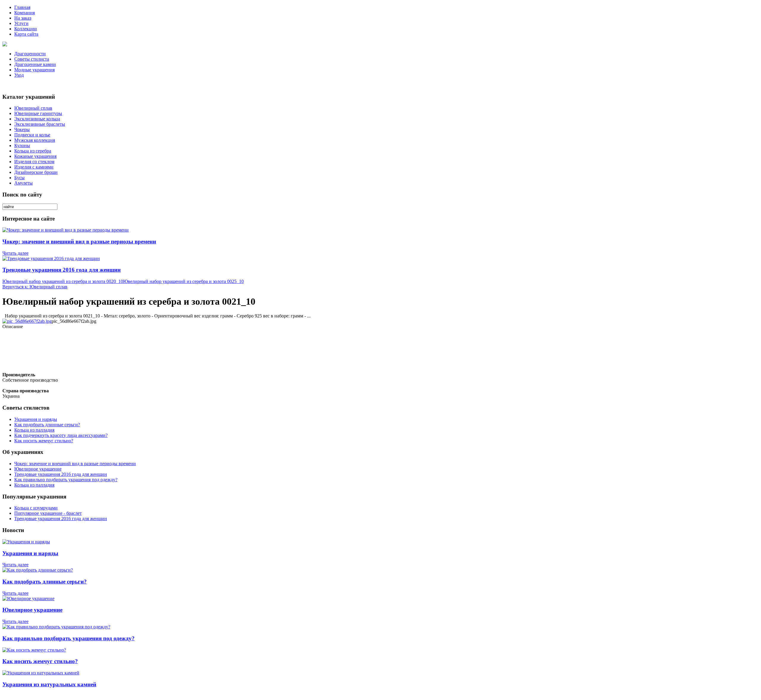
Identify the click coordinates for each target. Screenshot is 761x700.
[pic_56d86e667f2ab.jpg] (27, 321)
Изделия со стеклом (34, 161)
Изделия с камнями (34, 166)
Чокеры (22, 129)
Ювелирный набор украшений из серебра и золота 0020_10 (62, 281)
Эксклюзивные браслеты (39, 124)
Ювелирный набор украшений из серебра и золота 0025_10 (183, 281)
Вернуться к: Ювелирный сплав (34, 286)
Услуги (21, 23)
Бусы (19, 177)
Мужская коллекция (34, 140)
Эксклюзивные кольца (37, 118)
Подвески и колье (32, 134)
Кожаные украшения (35, 156)
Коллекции (25, 28)
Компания (24, 12)
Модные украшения (34, 69)
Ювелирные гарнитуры (38, 113)
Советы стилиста (31, 59)
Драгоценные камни (35, 64)
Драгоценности (30, 53)
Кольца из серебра (32, 150)
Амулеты (23, 182)
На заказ (22, 18)
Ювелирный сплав (33, 108)
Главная (22, 7)
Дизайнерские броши (36, 172)
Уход (19, 75)
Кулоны (22, 145)
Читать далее (15, 253)
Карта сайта (26, 34)
